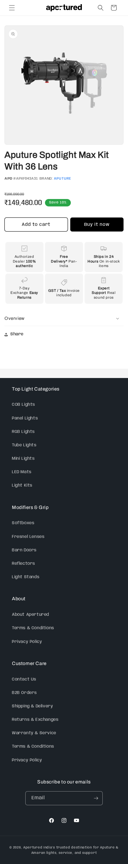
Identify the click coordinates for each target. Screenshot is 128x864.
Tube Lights (24, 445)
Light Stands (25, 577)
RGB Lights (23, 432)
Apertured (33, 847)
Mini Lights (23, 458)
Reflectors (23, 563)
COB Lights (23, 404)
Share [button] (17, 334)
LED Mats (22, 472)
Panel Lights (25, 418)
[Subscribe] (95, 798)
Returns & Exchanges (35, 720)
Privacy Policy (27, 642)
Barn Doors (24, 550)
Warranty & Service (34, 733)
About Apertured (30, 614)
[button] (11, 7)
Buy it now (97, 224)
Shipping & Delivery (32, 706)
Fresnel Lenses (28, 537)
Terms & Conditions (33, 628)
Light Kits (22, 485)
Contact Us (24, 679)
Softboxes (23, 523)
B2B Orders (24, 693)
